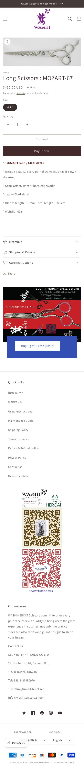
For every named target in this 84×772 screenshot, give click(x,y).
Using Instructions (20, 411)
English (57, 740)
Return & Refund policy (23, 448)
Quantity (8, 116)
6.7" (10, 107)
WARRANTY (15, 402)
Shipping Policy (18, 430)
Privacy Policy (17, 457)
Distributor (15, 393)
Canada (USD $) (27, 740)
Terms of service (18, 439)
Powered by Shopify (65, 762)
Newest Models (18, 476)
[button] (5, 18)
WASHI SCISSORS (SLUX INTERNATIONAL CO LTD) (36, 762)
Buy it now (42, 151)
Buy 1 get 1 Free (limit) (37, 346)
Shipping (21, 93)
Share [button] (11, 273)
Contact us (15, 467)
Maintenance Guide (20, 420)
